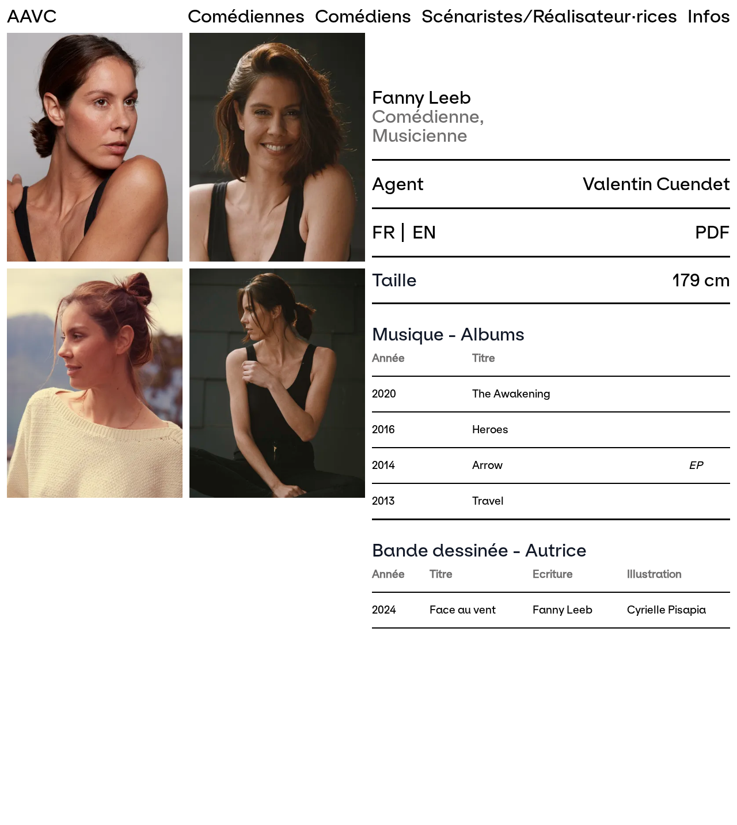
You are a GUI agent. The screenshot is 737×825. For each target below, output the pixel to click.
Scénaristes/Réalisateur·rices (549, 16)
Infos (708, 16)
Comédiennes (246, 16)
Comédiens (363, 16)
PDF (712, 232)
